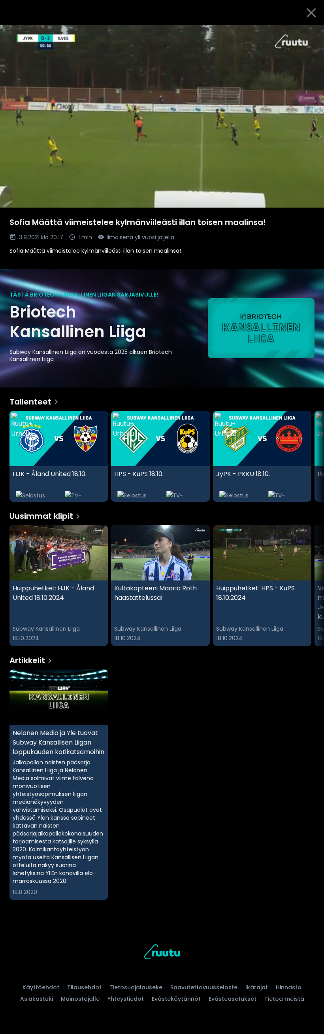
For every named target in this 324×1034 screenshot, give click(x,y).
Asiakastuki (36, 999)
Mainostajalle (80, 999)
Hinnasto (288, 987)
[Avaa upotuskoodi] (309, 34)
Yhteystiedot (125, 999)
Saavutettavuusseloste (203, 987)
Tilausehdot (84, 987)
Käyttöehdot (41, 987)
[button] (162, 116)
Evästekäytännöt (176, 999)
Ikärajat (256, 987)
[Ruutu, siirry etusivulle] (162, 953)
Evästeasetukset (232, 999)
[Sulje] (311, 13)
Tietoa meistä (284, 999)
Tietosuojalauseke (135, 987)
